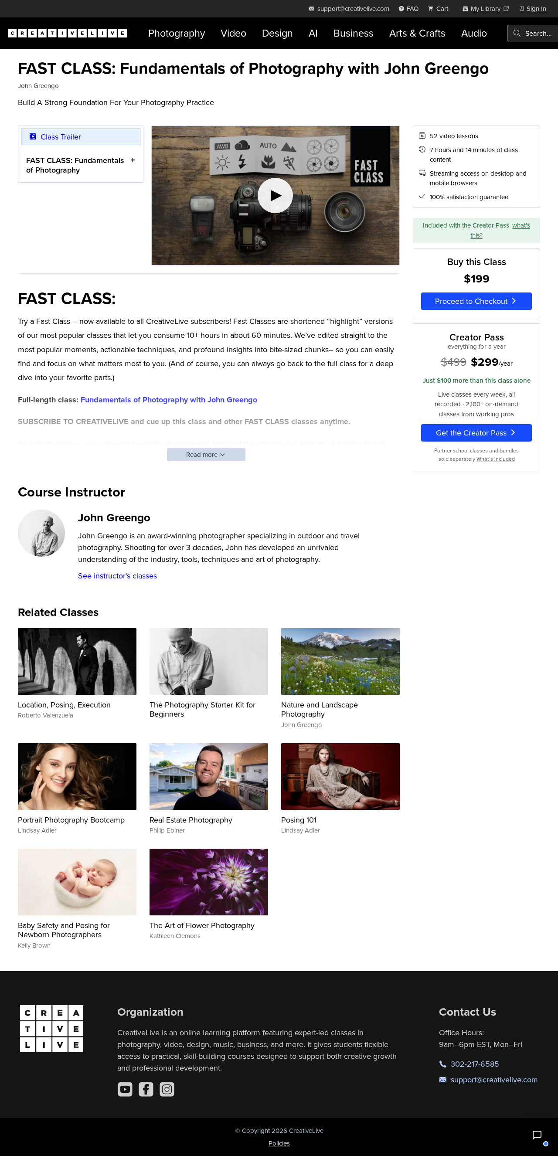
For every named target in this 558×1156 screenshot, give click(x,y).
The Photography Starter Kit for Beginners (202, 709)
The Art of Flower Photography (202, 925)
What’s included (495, 458)
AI (313, 33)
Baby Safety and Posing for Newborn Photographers (64, 930)
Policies (279, 1143)
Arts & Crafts (417, 33)
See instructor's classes (117, 575)
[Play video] (275, 195)
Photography (176, 33)
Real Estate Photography (191, 819)
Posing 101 (298, 819)
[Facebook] (146, 1089)
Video (233, 33)
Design (277, 33)
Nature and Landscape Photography (319, 709)
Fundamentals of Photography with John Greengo (169, 399)
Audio (474, 33)
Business (353, 33)
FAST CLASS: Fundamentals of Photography (75, 165)
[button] (537, 1135)
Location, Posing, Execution (64, 704)
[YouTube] (125, 1089)
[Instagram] (167, 1089)
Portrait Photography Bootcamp (71, 819)
